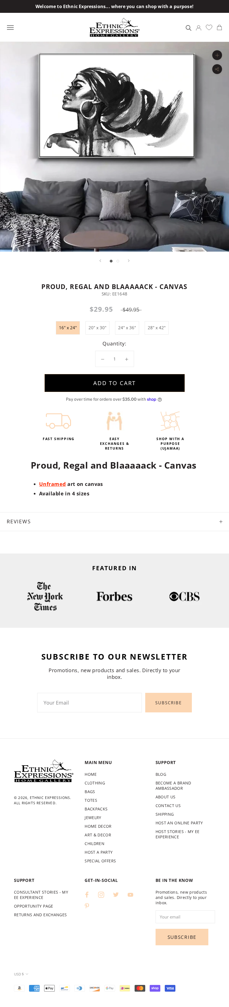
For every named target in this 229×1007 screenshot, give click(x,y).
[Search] (189, 27)
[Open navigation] (10, 27)
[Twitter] (116, 894)
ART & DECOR (98, 834)
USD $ (19, 974)
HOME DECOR (98, 826)
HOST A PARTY (99, 852)
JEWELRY (93, 817)
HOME (91, 774)
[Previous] (100, 260)
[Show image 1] (111, 261)
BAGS (90, 791)
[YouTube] (130, 894)
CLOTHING (95, 783)
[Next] (129, 260)
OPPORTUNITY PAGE (33, 906)
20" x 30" (97, 327)
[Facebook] (87, 894)
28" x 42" (157, 327)
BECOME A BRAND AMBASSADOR (173, 785)
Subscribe (168, 702)
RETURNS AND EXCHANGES (40, 914)
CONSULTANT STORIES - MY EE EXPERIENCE (41, 894)
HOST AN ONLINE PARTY (179, 822)
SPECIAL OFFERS (100, 860)
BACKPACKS (96, 809)
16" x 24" (68, 327)
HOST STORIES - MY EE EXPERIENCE (178, 834)
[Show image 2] (117, 261)
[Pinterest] (87, 905)
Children (94, 843)
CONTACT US (168, 805)
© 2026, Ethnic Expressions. (42, 797)
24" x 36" (127, 327)
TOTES (91, 800)
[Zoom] (217, 55)
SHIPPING (165, 814)
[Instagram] (101, 894)
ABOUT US (166, 797)
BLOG (161, 774)
